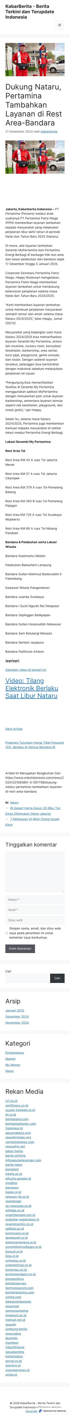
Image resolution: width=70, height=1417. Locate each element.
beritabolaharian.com (20, 1124)
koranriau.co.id (16, 1270)
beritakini (12, 1169)
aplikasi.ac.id (14, 1228)
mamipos (11, 1343)
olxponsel (12, 1306)
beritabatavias (15, 1283)
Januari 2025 (14, 1010)
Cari (8, 971)
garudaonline (14, 1352)
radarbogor (13, 1201)
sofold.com (13, 1297)
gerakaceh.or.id (16, 1238)
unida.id (11, 1374)
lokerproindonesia (18, 1301)
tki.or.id (10, 1114)
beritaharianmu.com (19, 1292)
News (14, 802)
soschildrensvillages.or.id (23, 1247)
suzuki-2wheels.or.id (20, 1110)
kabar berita (14, 1151)
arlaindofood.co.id (18, 1265)
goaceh (10, 1324)
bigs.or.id (12, 1256)
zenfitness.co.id (16, 1105)
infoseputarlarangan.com (23, 1160)
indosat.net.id (15, 1320)
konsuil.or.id (14, 1251)
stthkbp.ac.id (14, 1210)
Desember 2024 (17, 1016)
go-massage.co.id (18, 1206)
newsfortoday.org (18, 1137)
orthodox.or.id (15, 1260)
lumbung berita (16, 1329)
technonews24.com (19, 1288)
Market (10, 1059)
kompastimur (14, 1279)
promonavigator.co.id (20, 1274)
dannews (12, 1187)
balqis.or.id (13, 1192)
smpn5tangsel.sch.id (20, 1215)
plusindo (11, 1338)
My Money (12, 1065)
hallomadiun (14, 1356)
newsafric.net (15, 1146)
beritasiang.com (17, 1119)
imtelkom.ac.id (15, 1315)
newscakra (13, 1333)
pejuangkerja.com (18, 1133)
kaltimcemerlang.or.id (20, 1242)
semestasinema (16, 1311)
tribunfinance (14, 1347)
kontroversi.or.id (17, 1233)
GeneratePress (35, 1411)
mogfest (11, 1183)
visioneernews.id (17, 1370)
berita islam (13, 1165)
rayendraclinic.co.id (19, 1224)
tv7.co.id (11, 1101)
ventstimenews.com (19, 1142)
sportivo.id (13, 1365)
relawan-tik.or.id (17, 1197)
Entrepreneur (14, 1053)
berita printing (15, 1155)
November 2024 (17, 1022)
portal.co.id (13, 1361)
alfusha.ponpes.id (18, 1178)
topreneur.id (14, 1128)
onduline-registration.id (22, 1219)
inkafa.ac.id (13, 1174)
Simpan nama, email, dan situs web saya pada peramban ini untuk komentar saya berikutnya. (35, 933)
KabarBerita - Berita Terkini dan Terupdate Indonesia (29, 12)
